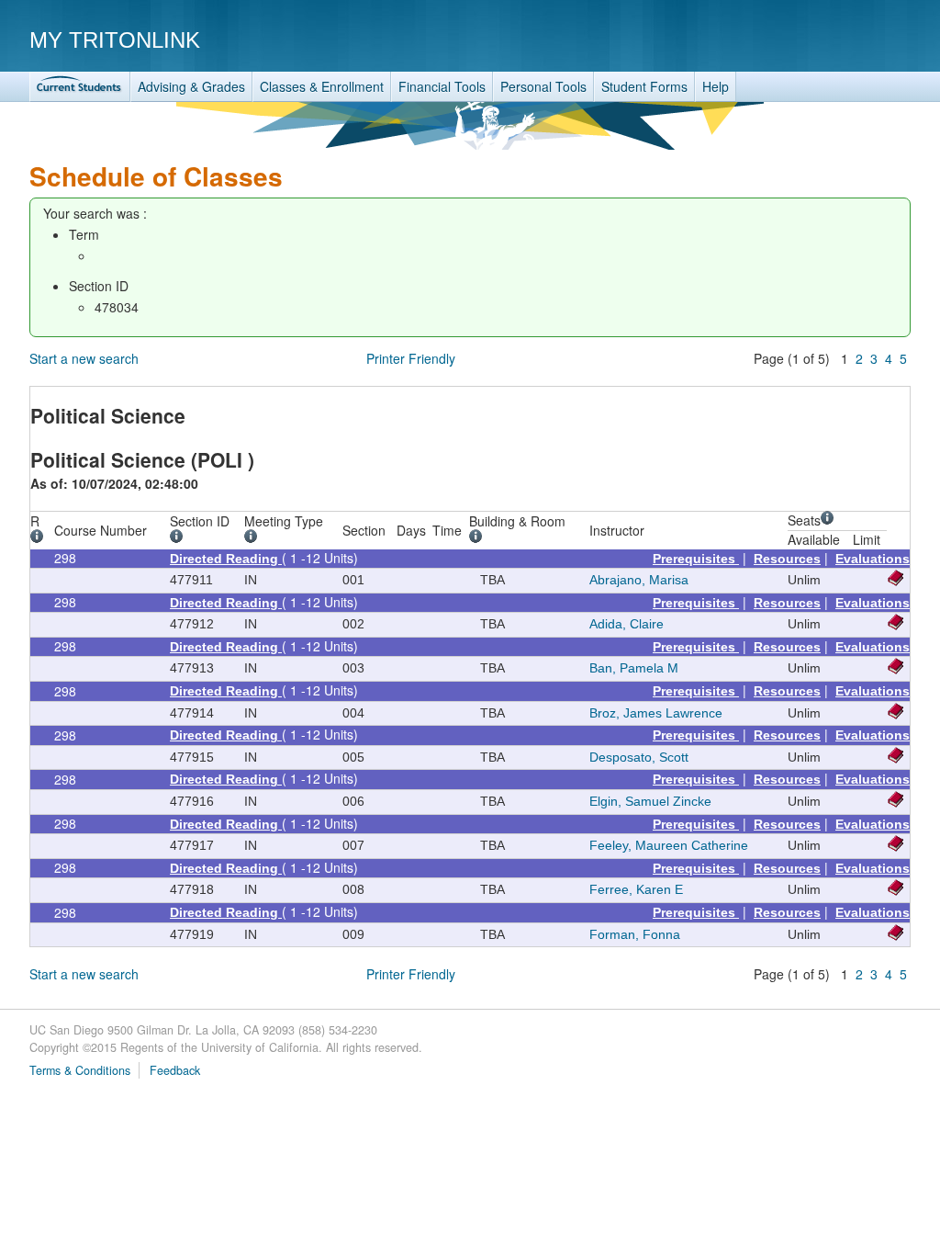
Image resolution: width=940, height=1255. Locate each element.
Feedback (175, 1070)
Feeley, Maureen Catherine (668, 845)
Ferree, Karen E (636, 889)
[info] (40, 538)
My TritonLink (114, 40)
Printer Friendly (410, 358)
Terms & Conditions (79, 1070)
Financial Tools (442, 86)
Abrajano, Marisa (638, 579)
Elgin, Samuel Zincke (650, 801)
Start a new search (84, 358)
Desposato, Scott (638, 757)
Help (715, 86)
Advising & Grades (191, 86)
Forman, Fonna (634, 934)
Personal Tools (543, 86)
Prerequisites (696, 558)
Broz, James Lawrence (655, 713)
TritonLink (79, 87)
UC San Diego (805, 39)
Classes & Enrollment (322, 86)
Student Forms (644, 86)
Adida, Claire (626, 623)
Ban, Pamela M (633, 668)
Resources (787, 558)
